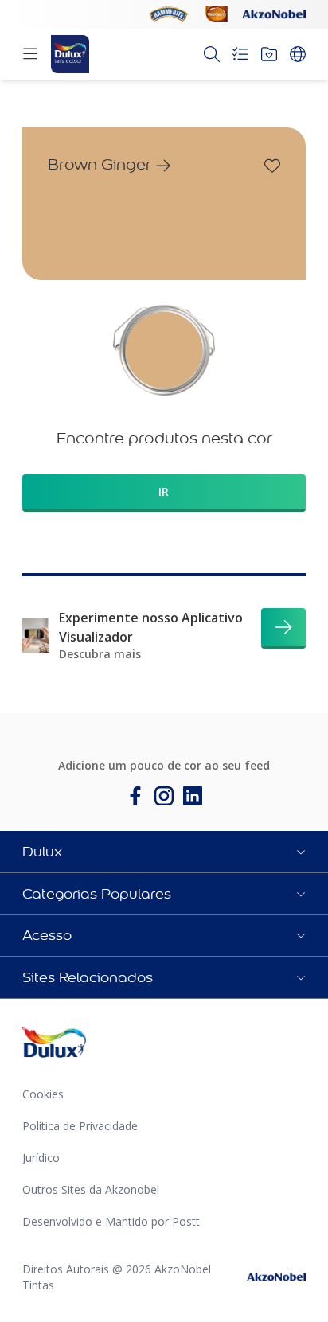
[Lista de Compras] (240, 54)
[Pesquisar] (212, 54)
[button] (164, 851)
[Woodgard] (216, 14)
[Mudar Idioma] (298, 54)
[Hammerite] (168, 14)
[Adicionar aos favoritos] (272, 166)
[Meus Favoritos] (269, 54)
